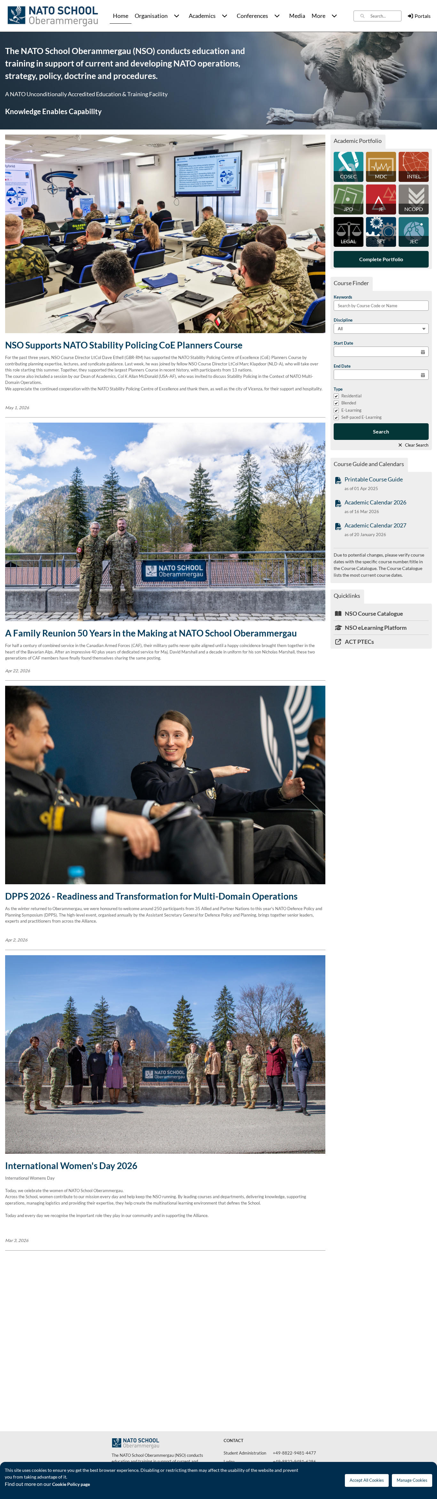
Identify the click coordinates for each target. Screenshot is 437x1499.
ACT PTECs (359, 641)
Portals (423, 16)
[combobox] (385, 16)
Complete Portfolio (381, 259)
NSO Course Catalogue (373, 613)
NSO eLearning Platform (375, 627)
